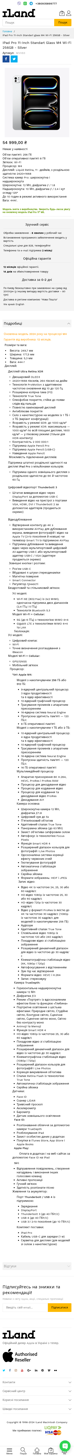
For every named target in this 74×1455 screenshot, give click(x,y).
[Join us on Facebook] (10, 1370)
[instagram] (16, 1370)
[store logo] (19, 13)
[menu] (9, 1450)
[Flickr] (55, 1370)
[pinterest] (42, 1370)
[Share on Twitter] (14, 59)
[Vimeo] (49, 1370)
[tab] (37, 323)
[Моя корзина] (62, 13)
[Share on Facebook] (6, 59)
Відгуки (10, 1266)
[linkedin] (36, 1370)
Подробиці (13, 323)
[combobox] (28, 22)
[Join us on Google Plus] (29, 1370)
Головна (7, 31)
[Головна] (37, 1448)
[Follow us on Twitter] (4, 1370)
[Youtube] (22, 1370)
